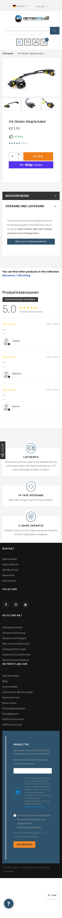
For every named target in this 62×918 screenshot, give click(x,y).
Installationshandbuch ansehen (31, 243)
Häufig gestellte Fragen (14, 649)
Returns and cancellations (15, 660)
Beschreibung (17, 196)
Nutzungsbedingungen (14, 708)
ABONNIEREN (24, 844)
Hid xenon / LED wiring (16, 275)
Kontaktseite (9, 581)
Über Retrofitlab (10, 676)
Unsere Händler (10, 686)
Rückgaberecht (10, 714)
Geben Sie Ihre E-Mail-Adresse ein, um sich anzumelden (31, 762)
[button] (21, 6)
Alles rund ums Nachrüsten (16, 643)
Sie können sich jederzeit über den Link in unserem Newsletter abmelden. (30, 835)
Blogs (5, 681)
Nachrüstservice (10, 697)
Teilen (3, 448)
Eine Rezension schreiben (20, 299)
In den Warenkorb (38, 158)
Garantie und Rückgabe (14, 638)
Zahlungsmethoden (12, 627)
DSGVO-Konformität (13, 719)
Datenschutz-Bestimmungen (17, 692)
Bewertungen (9, 703)
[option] (31, 77)
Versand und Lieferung (25, 206)
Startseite (7, 53)
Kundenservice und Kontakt (16, 654)
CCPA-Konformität (12, 724)
